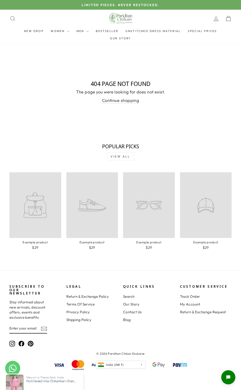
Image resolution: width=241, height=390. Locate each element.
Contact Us (132, 312)
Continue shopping (120, 100)
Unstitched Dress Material (153, 31)
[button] (228, 377)
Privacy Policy (78, 312)
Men (80, 31)
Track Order (190, 296)
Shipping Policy (79, 320)
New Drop (34, 31)
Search (129, 296)
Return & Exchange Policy (87, 296)
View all (120, 156)
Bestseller (107, 31)
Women (58, 31)
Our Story (120, 38)
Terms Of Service (80, 304)
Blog (127, 320)
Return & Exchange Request (203, 312)
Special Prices (202, 31)
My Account (190, 304)
